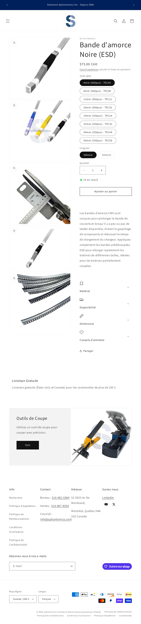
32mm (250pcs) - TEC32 (98, 124)
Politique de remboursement (118, 611)
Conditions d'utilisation (16, 529)
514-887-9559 (60, 506)
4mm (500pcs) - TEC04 (97, 82)
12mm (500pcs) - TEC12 (98, 99)
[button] (8, 21)
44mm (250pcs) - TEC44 (98, 132)
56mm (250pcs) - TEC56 (98, 140)
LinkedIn (108, 498)
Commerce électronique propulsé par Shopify (79, 612)
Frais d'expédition (89, 69)
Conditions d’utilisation (79, 615)
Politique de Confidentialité (18, 542)
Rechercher (16, 497)
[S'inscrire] (71, 566)
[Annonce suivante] (134, 5)
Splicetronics (50, 612)
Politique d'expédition (22, 506)
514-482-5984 (60, 498)
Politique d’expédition (104, 615)
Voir (27, 445)
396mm (88, 155)
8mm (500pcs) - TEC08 (97, 91)
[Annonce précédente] (7, 5)
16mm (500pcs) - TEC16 (98, 107)
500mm (108, 155)
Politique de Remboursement (19, 516)
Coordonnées (125, 615)
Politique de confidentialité (50, 615)
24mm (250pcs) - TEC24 (98, 115)
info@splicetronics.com (56, 519)
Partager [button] (88, 351)
